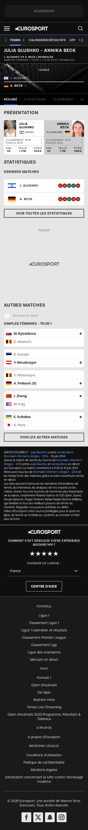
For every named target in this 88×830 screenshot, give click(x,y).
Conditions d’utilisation (44, 755)
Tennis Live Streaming (44, 707)
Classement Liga (44, 645)
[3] (44, 553)
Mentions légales (44, 770)
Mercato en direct (44, 660)
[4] (50, 553)
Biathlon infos (44, 700)
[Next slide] (82, 40)
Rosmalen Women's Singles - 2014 (26, 456)
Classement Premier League (44, 637)
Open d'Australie (44, 685)
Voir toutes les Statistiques (44, 213)
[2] (38, 553)
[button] (7, 28)
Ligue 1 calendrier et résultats (44, 630)
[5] (56, 553)
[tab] (10, 99)
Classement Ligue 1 (44, 623)
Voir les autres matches (44, 437)
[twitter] (38, 817)
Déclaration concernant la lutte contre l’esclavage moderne (44, 779)
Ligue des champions (44, 652)
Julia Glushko (38, 452)
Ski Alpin (44, 692)
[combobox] (44, 571)
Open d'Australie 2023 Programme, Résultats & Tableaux (44, 716)
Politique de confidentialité (44, 762)
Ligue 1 (44, 615)
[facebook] (26, 817)
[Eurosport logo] (31, 28)
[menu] (80, 28)
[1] (32, 553)
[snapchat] (50, 817)
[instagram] (61, 817)
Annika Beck (65, 452)
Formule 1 (44, 678)
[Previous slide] (6, 40)
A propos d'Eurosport (44, 737)
